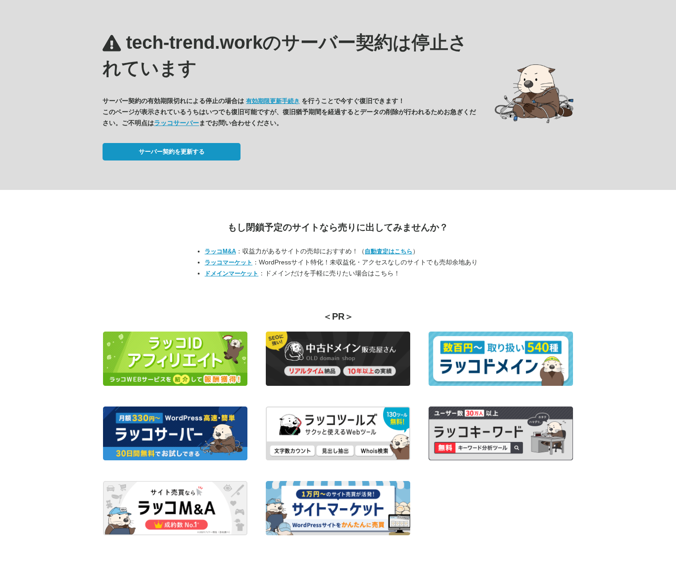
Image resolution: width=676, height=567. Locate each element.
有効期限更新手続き (273, 100)
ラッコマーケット (228, 262)
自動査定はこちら (388, 251)
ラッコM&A (220, 251)
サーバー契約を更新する (172, 151)
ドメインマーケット (231, 273)
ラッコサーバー (176, 122)
